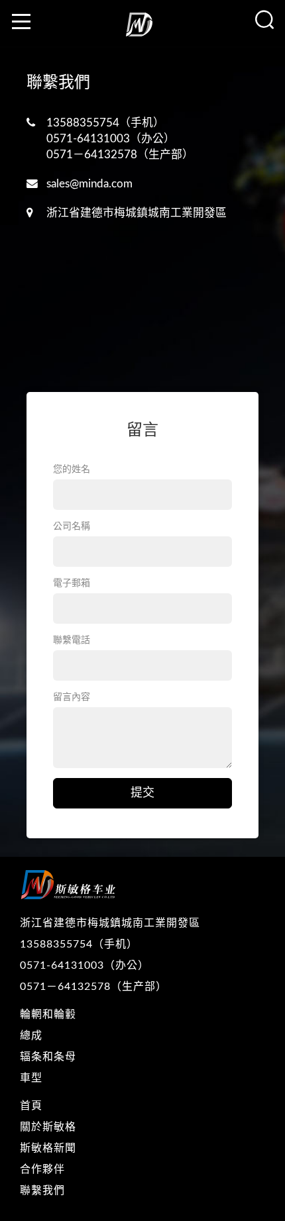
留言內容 (71, 697)
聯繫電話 (71, 640)
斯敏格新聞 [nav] (48, 1148)
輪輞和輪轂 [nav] (48, 1014)
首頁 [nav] (31, 1105)
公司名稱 (71, 526)
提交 (142, 793)
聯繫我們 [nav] (42, 1190)
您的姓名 (71, 469)
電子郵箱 (71, 583)
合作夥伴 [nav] (42, 1169)
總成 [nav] (31, 1035)
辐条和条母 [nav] (48, 1056)
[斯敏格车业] (142, 29)
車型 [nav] (31, 1078)
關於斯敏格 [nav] (48, 1127)
